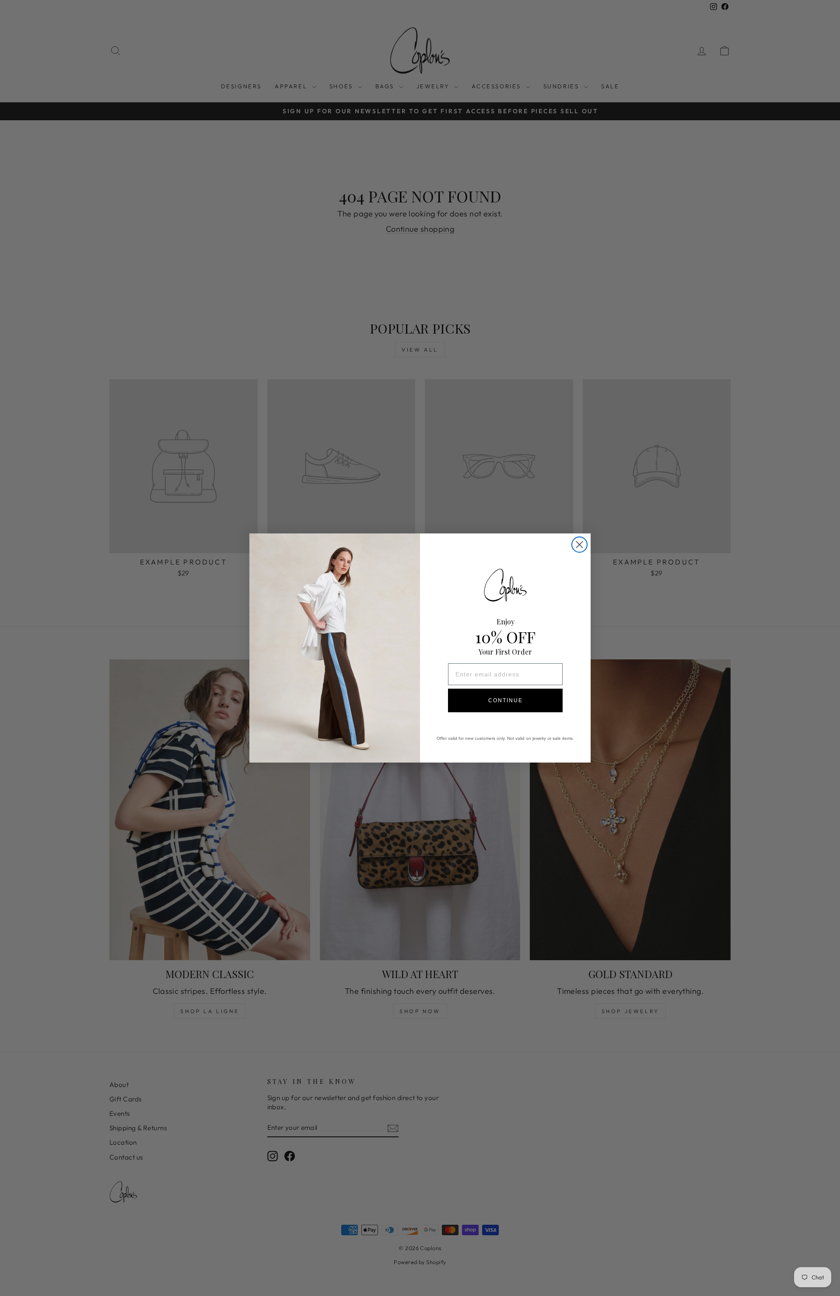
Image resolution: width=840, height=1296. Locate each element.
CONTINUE (505, 700)
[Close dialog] (579, 544)
